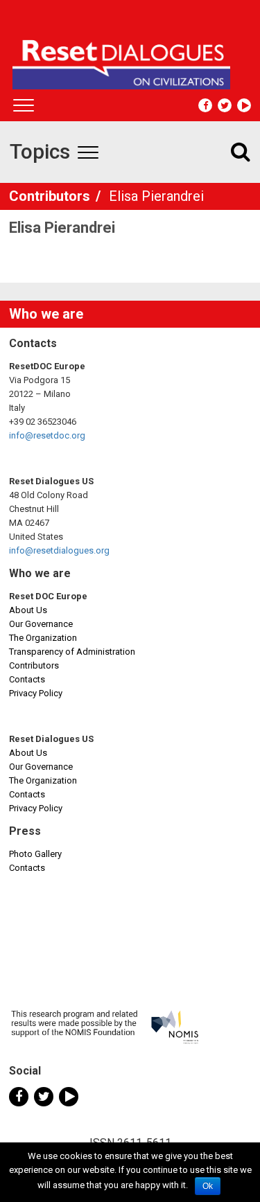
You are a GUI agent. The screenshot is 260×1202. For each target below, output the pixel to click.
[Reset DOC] (131, 58)
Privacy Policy (35, 693)
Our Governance (41, 624)
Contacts (27, 679)
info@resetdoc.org (47, 435)
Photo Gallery (35, 854)
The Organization (43, 638)
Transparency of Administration (72, 651)
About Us (28, 610)
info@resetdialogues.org (59, 550)
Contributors (51, 196)
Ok (207, 1186)
